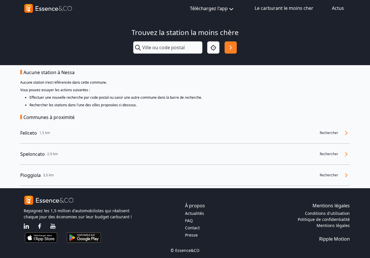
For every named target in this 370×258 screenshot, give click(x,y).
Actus (338, 8)
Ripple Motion (334, 239)
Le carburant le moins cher (284, 8)
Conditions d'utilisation (327, 213)
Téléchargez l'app (209, 8)
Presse (191, 235)
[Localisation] (213, 47)
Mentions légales (333, 225)
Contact (192, 227)
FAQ (189, 220)
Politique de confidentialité (324, 219)
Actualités (194, 213)
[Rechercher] (231, 47)
